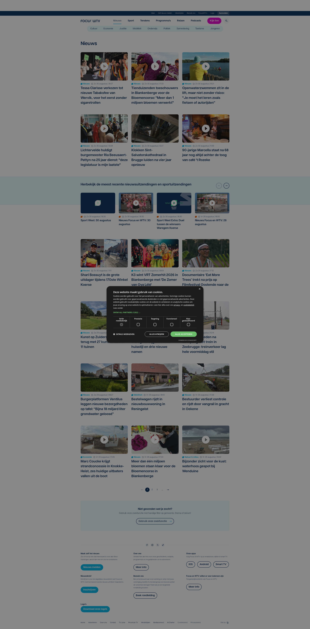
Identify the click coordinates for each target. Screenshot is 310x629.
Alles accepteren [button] (183, 334)
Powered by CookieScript (187, 340)
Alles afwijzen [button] (156, 334)
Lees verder (118, 308)
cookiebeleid (188, 305)
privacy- (177, 305)
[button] (155, 312)
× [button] (199, 289)
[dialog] (155, 314)
